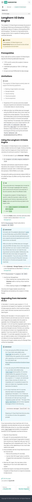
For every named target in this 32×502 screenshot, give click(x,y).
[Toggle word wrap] (24, 408)
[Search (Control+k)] (29, 2)
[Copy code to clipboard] (27, 408)
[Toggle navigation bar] (2, 2)
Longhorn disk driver (18, 232)
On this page (5, 13)
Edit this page (7, 478)
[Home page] (2, 7)
